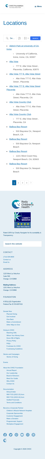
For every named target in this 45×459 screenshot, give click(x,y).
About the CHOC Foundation (13, 368)
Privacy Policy (11, 341)
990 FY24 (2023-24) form (15, 397)
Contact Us (10, 384)
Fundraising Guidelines (14, 349)
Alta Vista (13, 61)
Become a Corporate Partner (13, 408)
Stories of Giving (12, 357)
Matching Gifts (11, 333)
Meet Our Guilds (12, 378)
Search (35, 38)
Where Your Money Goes (15, 335)
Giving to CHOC (8, 330)
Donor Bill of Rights (13, 338)
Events (5, 362)
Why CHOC (11, 381)
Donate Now (7, 311)
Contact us (7, 259)
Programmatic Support (14, 421)
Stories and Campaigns (11, 354)
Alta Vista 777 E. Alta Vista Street (24, 74)
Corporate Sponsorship (15, 413)
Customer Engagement (15, 416)
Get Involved (11, 316)
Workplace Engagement (15, 424)
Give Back (10, 319)
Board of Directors (13, 376)
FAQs (8, 343)
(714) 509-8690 (8, 257)
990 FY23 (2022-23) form (15, 394)
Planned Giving (12, 314)
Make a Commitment (14, 322)
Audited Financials (13, 400)
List (25, 38)
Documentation (8, 389)
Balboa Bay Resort (18, 127)
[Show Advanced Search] (19, 38)
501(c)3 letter (11, 392)
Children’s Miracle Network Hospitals (19, 410)
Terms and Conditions (14, 402)
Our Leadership (12, 373)
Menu (39, 6)
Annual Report (11, 370)
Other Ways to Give (13, 325)
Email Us (6, 262)
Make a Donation (12, 418)
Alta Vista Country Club (20, 102)
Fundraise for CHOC (14, 346)
